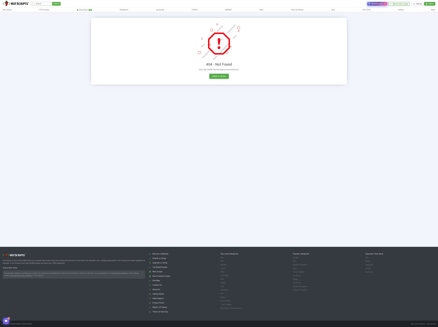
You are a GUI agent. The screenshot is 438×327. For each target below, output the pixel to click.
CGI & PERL (224, 276)
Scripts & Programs (300, 265)
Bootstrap (369, 272)
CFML (222, 272)
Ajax (222, 258)
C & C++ (223, 268)
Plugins (295, 279)
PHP (222, 294)
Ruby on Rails (225, 301)
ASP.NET (223, 265)
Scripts (295, 258)
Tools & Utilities (226, 305)
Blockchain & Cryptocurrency (231, 308)
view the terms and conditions (21, 276)
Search (56, 4)
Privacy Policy (431, 324)
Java (222, 286)
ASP (222, 261)
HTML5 (223, 283)
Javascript (369, 265)
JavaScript (224, 290)
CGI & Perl (296, 283)
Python (223, 297)
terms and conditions (120, 273)
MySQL (368, 261)
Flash (222, 279)
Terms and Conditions (418, 324)
